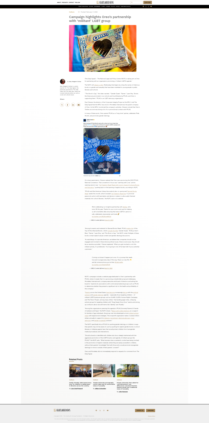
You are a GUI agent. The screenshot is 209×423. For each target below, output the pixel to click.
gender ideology (98, 295)
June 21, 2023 (109, 220)
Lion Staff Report (77, 388)
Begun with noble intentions (121, 311)
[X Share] (62, 105)
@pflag (125, 207)
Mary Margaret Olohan (75, 81)
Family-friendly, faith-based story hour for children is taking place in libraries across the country (80, 384)
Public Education (83, 6)
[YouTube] (150, 6)
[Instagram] (148, 6)
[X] (145, 6)
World (118, 6)
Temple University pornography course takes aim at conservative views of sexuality (104, 384)
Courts (103, 6)
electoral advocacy (124, 318)
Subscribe (148, 2)
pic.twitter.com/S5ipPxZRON (101, 265)
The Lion (77, 2)
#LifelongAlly (119, 262)
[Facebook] (142, 6)
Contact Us (140, 410)
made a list (129, 228)
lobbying (107, 318)
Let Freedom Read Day (118, 193)
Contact (71, 2)
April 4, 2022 (108, 268)
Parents (87, 292)
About (59, 2)
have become (110, 292)
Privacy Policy (151, 416)
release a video (98, 85)
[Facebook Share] (68, 105)
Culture (91, 6)
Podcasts (65, 2)
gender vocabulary (100, 320)
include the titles (113, 231)
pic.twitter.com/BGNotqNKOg (101, 216)
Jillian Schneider (100, 388)
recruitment (114, 318)
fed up (125, 292)
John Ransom (123, 391)
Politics (113, 6)
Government (97, 6)
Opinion (108, 6)
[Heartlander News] (104, 2)
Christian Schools (125, 6)
